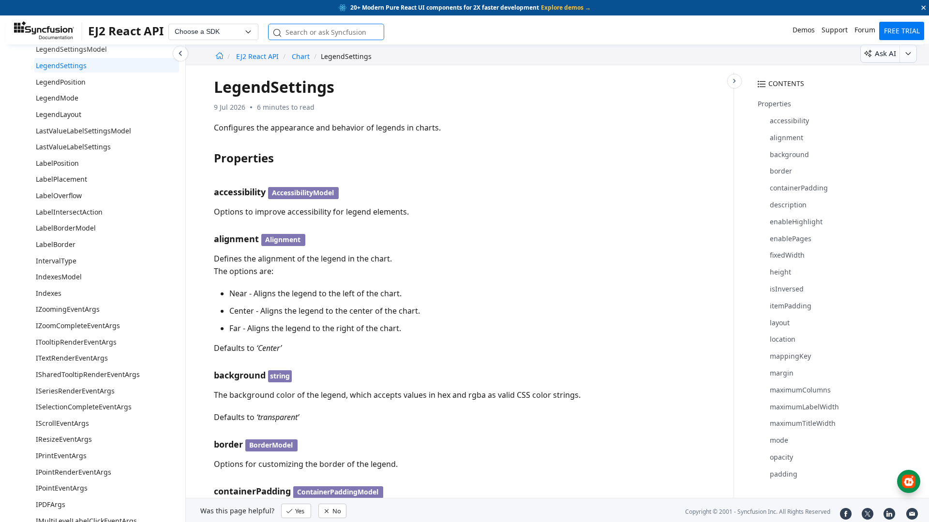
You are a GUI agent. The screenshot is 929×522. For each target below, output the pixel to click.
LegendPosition (61, 82)
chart (301, 56)
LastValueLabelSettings (73, 146)
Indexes (48, 293)
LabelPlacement (61, 179)
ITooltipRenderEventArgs (76, 342)
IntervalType (56, 260)
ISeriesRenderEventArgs (75, 390)
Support (835, 29)
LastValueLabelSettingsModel (83, 130)
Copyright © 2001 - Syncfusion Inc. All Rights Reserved (757, 512)
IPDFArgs (50, 504)
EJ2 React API (258, 56)
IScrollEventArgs (62, 423)
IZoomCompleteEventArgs (78, 325)
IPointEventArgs (62, 488)
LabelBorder (55, 244)
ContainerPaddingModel (337, 491)
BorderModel (271, 445)
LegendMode (57, 97)
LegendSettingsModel (71, 49)
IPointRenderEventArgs (73, 472)
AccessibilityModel (303, 192)
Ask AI (885, 53)
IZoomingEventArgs (68, 309)
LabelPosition (57, 163)
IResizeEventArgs (64, 439)
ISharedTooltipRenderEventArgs (88, 374)
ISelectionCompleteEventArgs (84, 406)
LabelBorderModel (66, 227)
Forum (864, 29)
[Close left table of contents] (180, 53)
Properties (774, 103)
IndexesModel (59, 276)
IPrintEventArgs (61, 455)
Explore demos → (566, 7)
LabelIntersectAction (69, 212)
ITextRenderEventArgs (72, 357)
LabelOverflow (59, 195)
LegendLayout (58, 114)
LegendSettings (61, 65)
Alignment (282, 239)
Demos (804, 29)
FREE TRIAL (902, 30)
